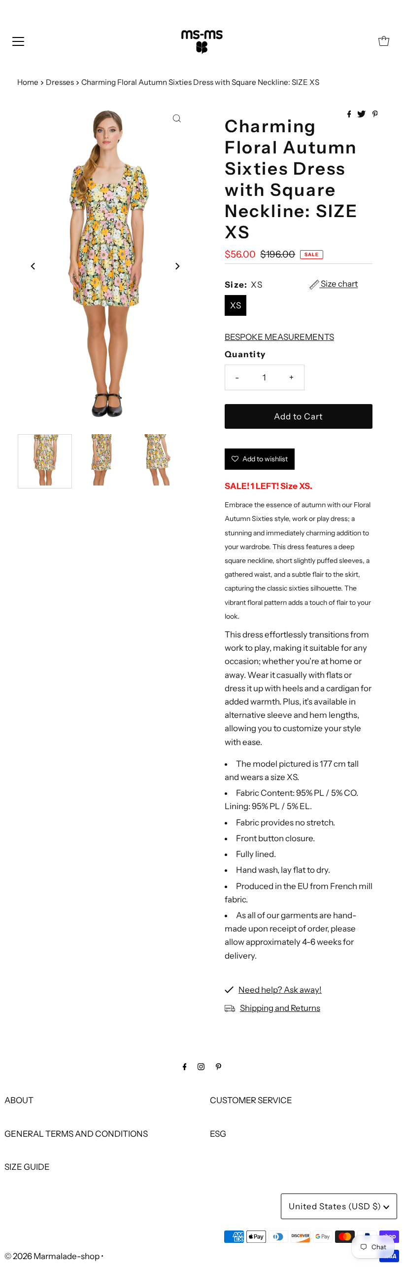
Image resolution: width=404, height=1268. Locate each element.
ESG (218, 1134)
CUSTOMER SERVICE (251, 1100)
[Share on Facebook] (350, 114)
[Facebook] (185, 1066)
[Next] (177, 266)
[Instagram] (201, 1066)
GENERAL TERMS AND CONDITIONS (76, 1134)
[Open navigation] (18, 41)
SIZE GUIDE (27, 1167)
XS (235, 305)
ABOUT (19, 1100)
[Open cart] (384, 41)
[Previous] (33, 266)
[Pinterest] (218, 1066)
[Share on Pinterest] (375, 114)
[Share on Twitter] (362, 114)
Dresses (60, 82)
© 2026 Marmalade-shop (52, 1256)
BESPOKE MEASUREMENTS (279, 337)
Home (27, 82)
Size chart (338, 284)
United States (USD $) (336, 1206)
